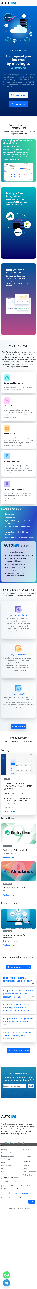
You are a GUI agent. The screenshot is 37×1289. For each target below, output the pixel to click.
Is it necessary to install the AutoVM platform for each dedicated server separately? (16, 1007)
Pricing (4, 1150)
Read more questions (18, 1050)
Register (26, 1150)
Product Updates (7, 1156)
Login (25, 1153)
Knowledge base (7, 1153)
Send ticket (27, 1156)
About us (26, 1165)
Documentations (15, 967)
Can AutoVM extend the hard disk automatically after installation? (17, 1035)
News (25, 1169)
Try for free (5, 1159)
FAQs (3, 1168)
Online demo (18, 726)
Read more (8, 811)
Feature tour (6, 1165)
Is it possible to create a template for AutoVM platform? (18, 979)
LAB (2, 1171)
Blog (3, 1162)
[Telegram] (6, 1282)
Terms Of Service (29, 1172)
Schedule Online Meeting (18, 1193)
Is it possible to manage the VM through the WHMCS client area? (18, 1021)
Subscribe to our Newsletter (12, 1198)
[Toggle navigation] (33, 3)
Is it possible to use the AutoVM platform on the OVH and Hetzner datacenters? (18, 993)
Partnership (27, 1175)
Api (28, 967)
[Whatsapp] (6, 1274)
